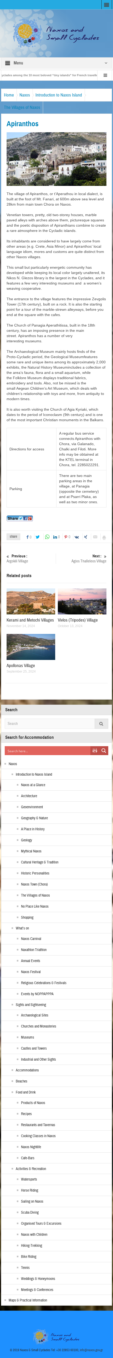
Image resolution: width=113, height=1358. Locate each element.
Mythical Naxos (31, 851)
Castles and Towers (34, 1048)
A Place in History (33, 829)
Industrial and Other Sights (38, 1059)
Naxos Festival (31, 972)
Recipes (26, 1114)
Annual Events (30, 961)
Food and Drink (26, 1092)
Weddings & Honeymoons (38, 1278)
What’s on (22, 928)
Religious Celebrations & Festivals (43, 983)
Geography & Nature (34, 818)
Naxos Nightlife (31, 1147)
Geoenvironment (32, 807)
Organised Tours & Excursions (41, 1223)
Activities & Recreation (31, 1169)
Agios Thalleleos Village (88, 559)
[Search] (101, 724)
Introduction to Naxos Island (58, 95)
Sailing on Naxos (32, 1201)
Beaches (21, 1081)
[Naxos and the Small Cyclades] (56, 33)
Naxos (24, 95)
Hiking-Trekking (31, 1245)
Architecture (29, 796)
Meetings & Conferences (37, 1290)
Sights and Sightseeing (31, 1005)
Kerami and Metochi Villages (30, 620)
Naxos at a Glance (33, 785)
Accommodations (27, 1070)
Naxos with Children (34, 1234)
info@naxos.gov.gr (91, 1350)
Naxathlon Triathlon (34, 950)
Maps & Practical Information (28, 1300)
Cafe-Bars (27, 1158)
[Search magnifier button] (103, 750)
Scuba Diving (30, 1212)
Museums (27, 1037)
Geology (26, 840)
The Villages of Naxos (22, 107)
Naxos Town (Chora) (34, 884)
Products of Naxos (33, 1103)
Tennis (25, 1267)
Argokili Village (17, 559)
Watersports (29, 1179)
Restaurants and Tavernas (38, 1125)
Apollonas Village (21, 665)
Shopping (27, 917)
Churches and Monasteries (38, 1026)
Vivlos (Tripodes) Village (78, 620)
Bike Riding (28, 1256)
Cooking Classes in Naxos (38, 1136)
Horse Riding (29, 1190)
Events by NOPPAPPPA (37, 994)
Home (9, 95)
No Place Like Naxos (35, 906)
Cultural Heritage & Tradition (39, 862)
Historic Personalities (35, 873)
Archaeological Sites (34, 1015)
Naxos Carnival (31, 939)
